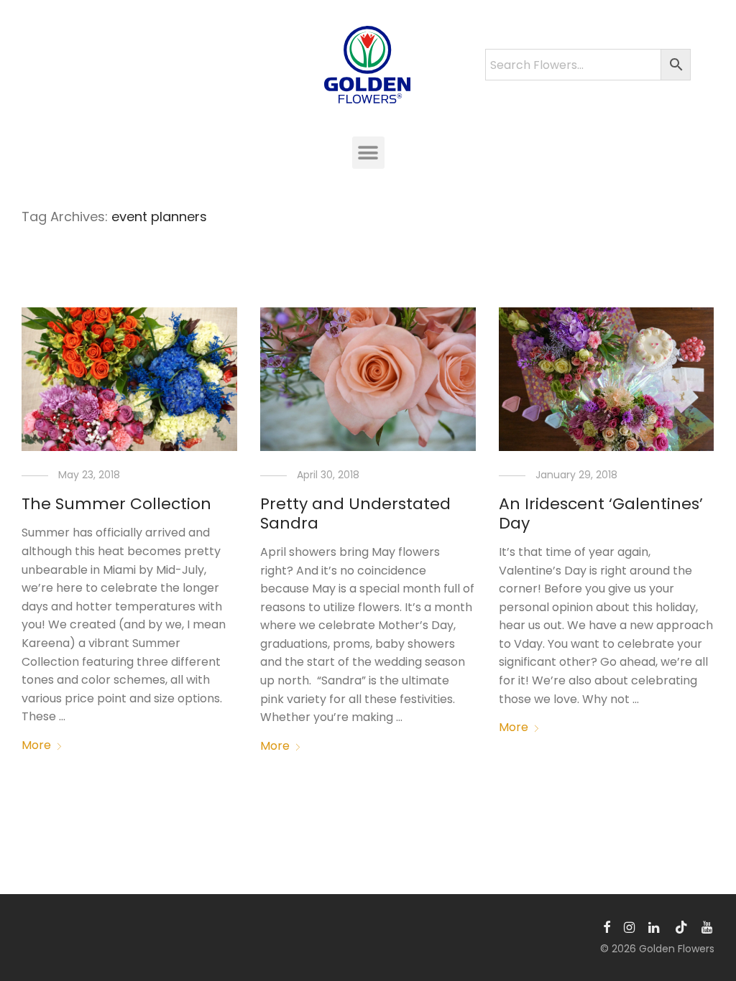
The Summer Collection (116, 504)
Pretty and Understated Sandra (355, 513)
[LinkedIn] (654, 926)
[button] (368, 152)
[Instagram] (629, 926)
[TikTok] (681, 926)
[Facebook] (606, 926)
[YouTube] (708, 926)
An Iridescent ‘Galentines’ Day (601, 513)
